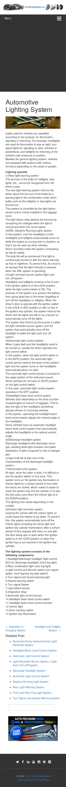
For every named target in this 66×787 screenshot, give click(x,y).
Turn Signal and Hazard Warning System (36, 698)
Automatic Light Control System (31, 656)
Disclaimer (25, 779)
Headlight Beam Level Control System (35, 650)
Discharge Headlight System (29, 670)
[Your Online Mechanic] (33, 7)
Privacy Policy (41, 779)
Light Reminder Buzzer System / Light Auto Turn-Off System (35, 663)
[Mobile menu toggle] (59, 18)
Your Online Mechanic (37, 776)
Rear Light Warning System (29, 687)
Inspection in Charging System (15, 628)
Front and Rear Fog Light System (32, 692)
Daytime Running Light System (31, 681)
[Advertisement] (33, 57)
